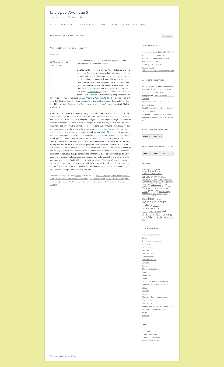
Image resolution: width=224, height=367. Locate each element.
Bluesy (144, 238)
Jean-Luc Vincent (85, 98)
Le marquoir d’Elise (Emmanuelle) (155, 281)
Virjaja (144, 312)
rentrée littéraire (155, 212)
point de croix (154, 201)
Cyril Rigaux (87, 179)
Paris (155, 195)
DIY (143, 188)
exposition (150, 188)
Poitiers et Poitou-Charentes (135, 25)
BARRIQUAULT (147, 102)
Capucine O (146, 247)
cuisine (164, 184)
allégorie (145, 169)
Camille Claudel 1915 (94, 138)
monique (145, 95)
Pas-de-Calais (82, 182)
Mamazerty (146, 275)
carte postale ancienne (151, 181)
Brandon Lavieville (103, 175)
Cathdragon (146, 250)
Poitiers (147, 205)
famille (157, 188)
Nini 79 (144, 287)
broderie (149, 176)
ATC (158, 171)
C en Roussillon (148, 253)
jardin (145, 191)
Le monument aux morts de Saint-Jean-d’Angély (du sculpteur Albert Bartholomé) (157, 89)
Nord (74, 182)
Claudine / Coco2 (148, 256)
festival (163, 188)
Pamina (145, 294)
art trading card (149, 171)
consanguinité (77, 179)
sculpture (148, 214)
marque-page (164, 191)
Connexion (146, 331)
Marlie (144, 278)
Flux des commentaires (151, 337)
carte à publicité (166, 181)
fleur (168, 188)
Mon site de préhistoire (151, 235)
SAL (164, 211)
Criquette (145, 263)
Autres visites (66, 25)
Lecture (114, 25)
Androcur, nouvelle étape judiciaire (155, 58)
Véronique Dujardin (149, 86)
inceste (121, 179)
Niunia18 (145, 291)
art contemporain (154, 169)
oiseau (165, 194)
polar (156, 205)
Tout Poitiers (147, 303)
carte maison (165, 179)
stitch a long (163, 214)
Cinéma (78, 175)
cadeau (162, 176)
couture (156, 184)
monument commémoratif (152, 193)
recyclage (145, 212)
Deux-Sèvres (146, 186)
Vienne (153, 217)
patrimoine (150, 198)
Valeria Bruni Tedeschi (116, 182)
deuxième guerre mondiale (161, 186)
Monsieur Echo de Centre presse (155, 284)
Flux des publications (150, 334)
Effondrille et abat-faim (151, 269)
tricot (145, 217)
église (144, 220)
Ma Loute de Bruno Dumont (69, 48)
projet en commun (155, 208)
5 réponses (54, 54)
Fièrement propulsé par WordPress (63, 356)
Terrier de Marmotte (150, 300)
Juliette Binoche (106, 98)
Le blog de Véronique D (69, 12)
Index (103, 25)
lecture (153, 191)
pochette (162, 199)
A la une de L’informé (150, 61)
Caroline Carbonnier (63, 179)
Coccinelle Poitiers (149, 259)
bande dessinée (152, 173)
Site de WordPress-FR (150, 340)
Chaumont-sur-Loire (86, 25)
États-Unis (170, 218)
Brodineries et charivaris (151, 241)
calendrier (146, 179)
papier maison (147, 196)
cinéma (146, 184)
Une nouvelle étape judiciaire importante (158, 71)
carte (154, 179)
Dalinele (145, 266)
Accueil (53, 25)
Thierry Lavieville (100, 182)
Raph (91, 182)
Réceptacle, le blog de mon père (154, 297)
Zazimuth (145, 315)
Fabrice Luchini (94, 91)
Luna (144, 272)
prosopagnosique (57, 129)
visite (162, 217)
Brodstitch (146, 244)
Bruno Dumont (116, 175)
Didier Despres (99, 179)
